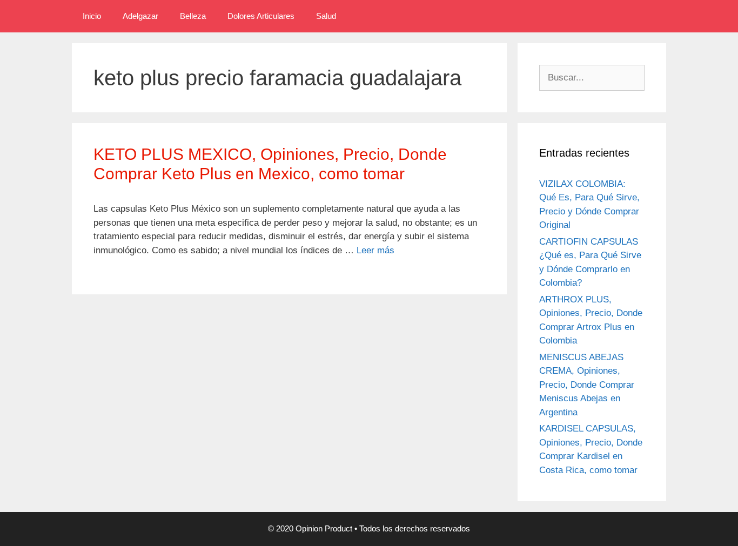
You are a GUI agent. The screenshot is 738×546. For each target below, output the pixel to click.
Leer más (375, 250)
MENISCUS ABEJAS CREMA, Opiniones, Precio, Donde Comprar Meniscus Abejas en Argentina (586, 384)
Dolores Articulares (260, 16)
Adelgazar (140, 16)
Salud (326, 16)
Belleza (193, 16)
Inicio (92, 16)
